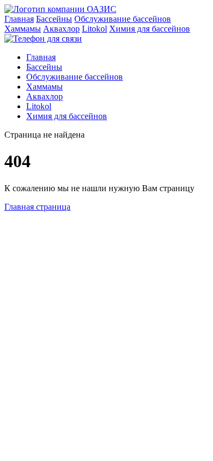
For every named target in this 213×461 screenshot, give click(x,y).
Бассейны (54, 18)
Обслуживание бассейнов (122, 18)
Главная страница (37, 206)
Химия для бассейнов (149, 28)
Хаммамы (22, 28)
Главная (19, 18)
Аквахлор (61, 28)
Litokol (94, 28)
